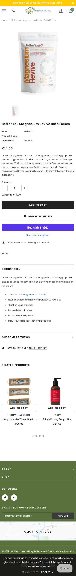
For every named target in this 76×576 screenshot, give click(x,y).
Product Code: (9, 136)
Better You (29, 131)
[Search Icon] (14, 10)
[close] (73, 3)
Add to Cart (19, 408)
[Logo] (38, 10)
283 (9, 242)
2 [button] (36, 436)
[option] (38, 63)
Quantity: (7, 182)
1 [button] (33, 436)
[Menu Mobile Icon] (4, 11)
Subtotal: (7, 194)
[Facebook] (5, 497)
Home (5, 20)
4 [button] (43, 436)
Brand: (5, 131)
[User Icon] (61, 11)
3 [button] (40, 436)
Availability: (8, 140)
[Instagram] (14, 497)
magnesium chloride (33, 294)
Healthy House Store (19, 414)
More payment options (38, 235)
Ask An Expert (38, 348)
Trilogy (57, 414)
